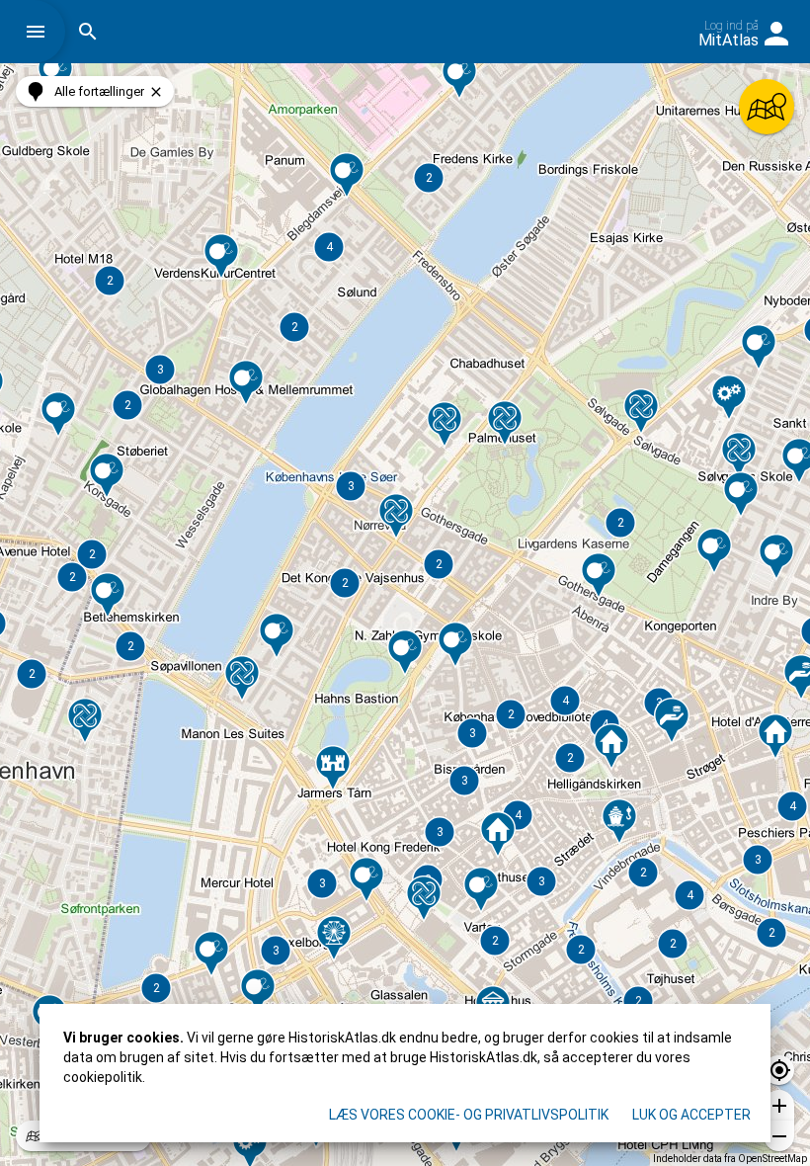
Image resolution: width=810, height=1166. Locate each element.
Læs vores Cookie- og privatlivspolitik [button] (468, 1115)
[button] (40, 31)
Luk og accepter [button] (691, 1115)
